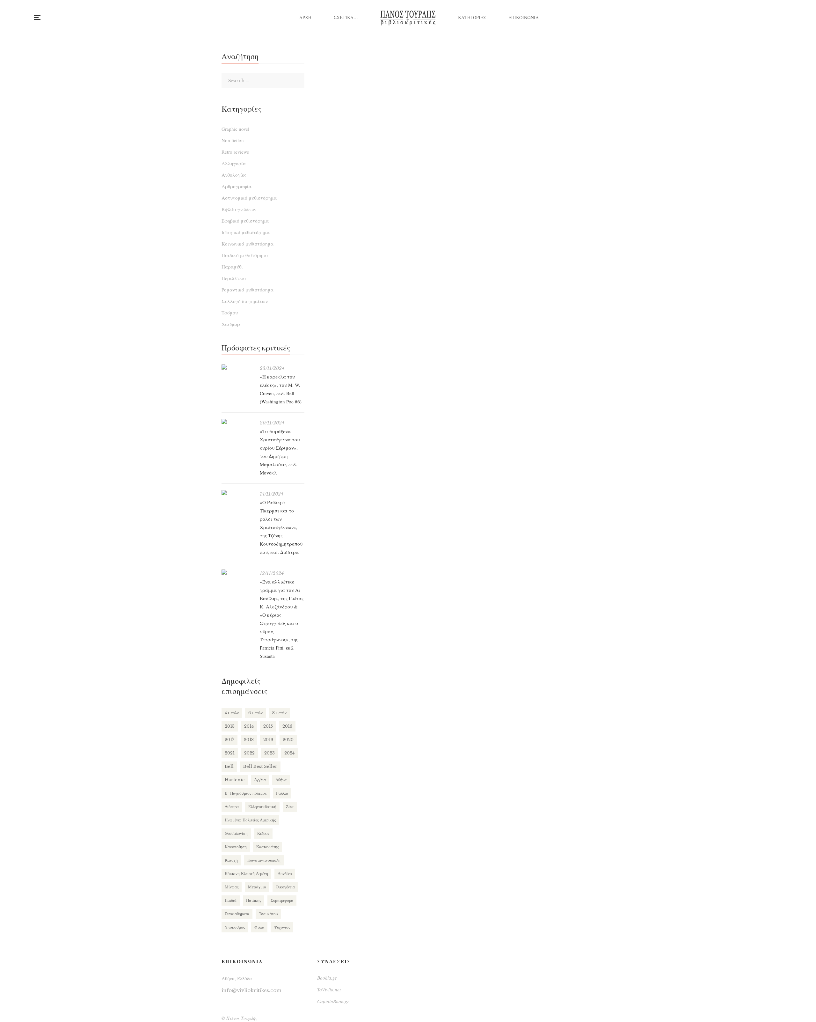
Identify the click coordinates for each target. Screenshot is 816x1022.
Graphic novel (235, 129)
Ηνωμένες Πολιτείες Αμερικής (250, 820)
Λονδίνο (285, 873)
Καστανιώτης (267, 846)
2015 (268, 726)
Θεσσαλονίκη (236, 833)
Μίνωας (231, 887)
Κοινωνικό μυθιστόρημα (247, 243)
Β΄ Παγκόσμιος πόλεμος (245, 793)
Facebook (743, 17)
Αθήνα (281, 780)
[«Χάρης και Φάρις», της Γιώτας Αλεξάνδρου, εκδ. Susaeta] (384, 373)
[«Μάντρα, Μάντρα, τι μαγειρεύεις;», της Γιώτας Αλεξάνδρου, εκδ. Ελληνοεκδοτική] (384, 570)
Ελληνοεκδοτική (262, 806)
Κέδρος (263, 833)
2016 (287, 726)
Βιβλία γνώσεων (239, 209)
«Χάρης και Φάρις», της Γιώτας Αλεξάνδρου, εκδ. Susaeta (384, 406)
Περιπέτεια (234, 278)
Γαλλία (282, 793)
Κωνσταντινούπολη (263, 860)
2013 (230, 726)
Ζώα (290, 806)
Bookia (769, 17)
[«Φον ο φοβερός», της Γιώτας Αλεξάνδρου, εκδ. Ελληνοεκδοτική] (384, 659)
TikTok (782, 17)
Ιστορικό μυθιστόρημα (246, 232)
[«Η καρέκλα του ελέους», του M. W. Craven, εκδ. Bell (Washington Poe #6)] (237, 367)
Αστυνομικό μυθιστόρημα (249, 198)
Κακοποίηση (236, 846)
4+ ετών (232, 713)
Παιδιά (231, 900)
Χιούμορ (231, 324)
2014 (249, 726)
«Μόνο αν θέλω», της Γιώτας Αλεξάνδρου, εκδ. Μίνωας (527, 608)
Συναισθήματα (237, 913)
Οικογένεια (285, 887)
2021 (230, 753)
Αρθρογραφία (236, 186)
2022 (249, 753)
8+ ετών (279, 713)
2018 (249, 739)
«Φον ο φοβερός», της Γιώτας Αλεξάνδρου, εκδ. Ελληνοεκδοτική (384, 691)
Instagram (756, 17)
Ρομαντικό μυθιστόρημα (247, 289)
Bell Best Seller (260, 766)
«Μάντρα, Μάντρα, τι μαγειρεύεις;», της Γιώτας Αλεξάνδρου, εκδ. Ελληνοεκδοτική (384, 608)
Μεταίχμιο (257, 887)
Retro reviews (235, 152)
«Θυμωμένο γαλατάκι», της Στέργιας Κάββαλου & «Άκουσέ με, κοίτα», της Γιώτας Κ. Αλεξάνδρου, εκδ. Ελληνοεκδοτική (384, 509)
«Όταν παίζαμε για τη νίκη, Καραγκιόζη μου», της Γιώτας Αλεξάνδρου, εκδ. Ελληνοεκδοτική (527, 696)
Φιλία (259, 927)
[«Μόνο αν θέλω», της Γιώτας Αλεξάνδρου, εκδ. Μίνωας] (527, 573)
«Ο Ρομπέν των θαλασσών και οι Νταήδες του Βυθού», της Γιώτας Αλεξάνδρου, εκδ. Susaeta (527, 411)
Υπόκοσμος (235, 927)
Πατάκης (253, 900)
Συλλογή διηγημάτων (245, 301)
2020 (288, 739)
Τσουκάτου (268, 913)
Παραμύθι (232, 266)
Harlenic (234, 780)
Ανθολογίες (234, 175)
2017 (229, 739)
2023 (269, 753)
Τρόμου (230, 312)
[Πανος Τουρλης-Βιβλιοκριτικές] (408, 17)
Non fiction (233, 140)
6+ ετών (255, 713)
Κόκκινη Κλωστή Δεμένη (246, 873)
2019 (268, 739)
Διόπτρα (232, 806)
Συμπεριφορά (282, 900)
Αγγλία (260, 780)
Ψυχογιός (282, 927)
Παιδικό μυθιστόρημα (245, 255)
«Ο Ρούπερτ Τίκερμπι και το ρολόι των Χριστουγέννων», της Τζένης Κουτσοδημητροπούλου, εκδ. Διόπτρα (281, 527)
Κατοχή (231, 860)
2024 (289, 753)
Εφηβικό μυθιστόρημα (245, 220)
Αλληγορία (234, 163)
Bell (229, 766)
